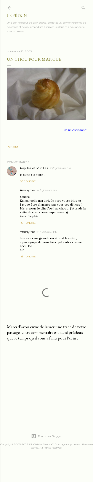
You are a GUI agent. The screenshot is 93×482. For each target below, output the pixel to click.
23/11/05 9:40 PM (60, 168)
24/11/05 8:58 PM (47, 231)
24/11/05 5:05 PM (47, 190)
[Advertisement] (46, 382)
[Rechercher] (83, 7)
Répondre (28, 181)
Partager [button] (12, 146)
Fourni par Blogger (50, 436)
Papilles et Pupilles (34, 168)
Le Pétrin (17, 15)
